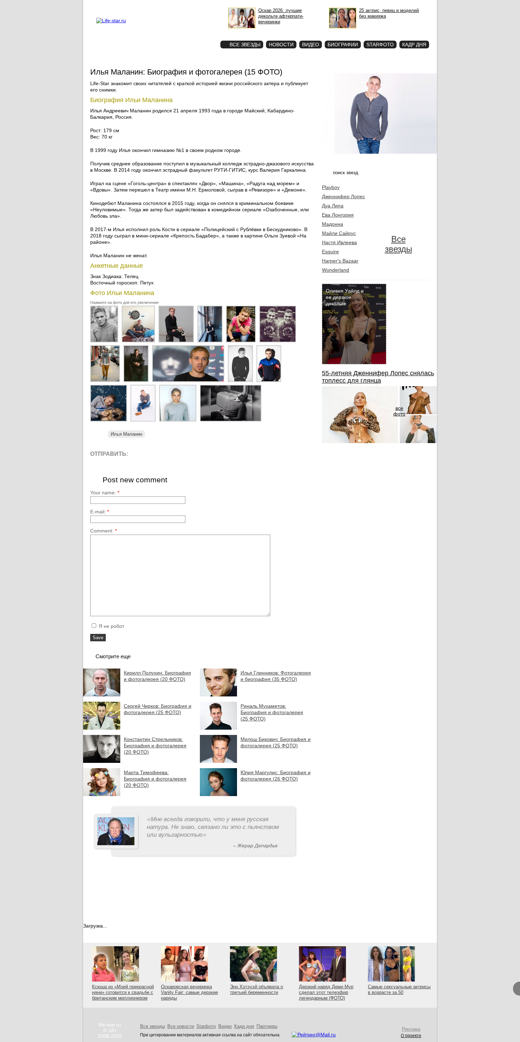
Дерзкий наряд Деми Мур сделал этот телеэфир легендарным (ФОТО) (326, 992)
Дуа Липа (332, 205)
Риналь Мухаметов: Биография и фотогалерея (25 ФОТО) (272, 712)
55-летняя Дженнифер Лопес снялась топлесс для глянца (378, 377)
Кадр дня (414, 44)
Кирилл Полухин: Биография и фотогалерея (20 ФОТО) (157, 676)
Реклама (161, 6)
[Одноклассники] (185, 453)
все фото (399, 411)
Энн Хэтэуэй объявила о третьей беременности (256, 989)
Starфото (194, 32)
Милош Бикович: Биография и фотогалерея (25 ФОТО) (276, 742)
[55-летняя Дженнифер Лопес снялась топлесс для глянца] (360, 441)
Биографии (343, 44)
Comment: (103, 531)
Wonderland (335, 270)
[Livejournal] (138, 453)
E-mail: (99, 511)
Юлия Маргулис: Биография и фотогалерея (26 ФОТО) (276, 776)
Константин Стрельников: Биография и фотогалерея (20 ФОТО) (155, 745)
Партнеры (266, 1026)
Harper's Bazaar (340, 261)
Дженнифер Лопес (343, 196)
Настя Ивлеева (339, 242)
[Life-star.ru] (111, 20)
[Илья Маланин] (106, 342)
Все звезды (398, 244)
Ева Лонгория (338, 215)
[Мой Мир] (201, 453)
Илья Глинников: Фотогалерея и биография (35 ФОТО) (276, 676)
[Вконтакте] (154, 453)
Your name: (104, 492)
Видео (310, 44)
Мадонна (332, 224)
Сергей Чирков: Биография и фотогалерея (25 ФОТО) (157, 709)
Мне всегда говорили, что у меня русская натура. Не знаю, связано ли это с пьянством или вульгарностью (213, 827)
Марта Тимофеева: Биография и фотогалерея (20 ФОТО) (155, 779)
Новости (281, 44)
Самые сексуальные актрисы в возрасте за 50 (399, 989)
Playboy (331, 187)
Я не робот (110, 626)
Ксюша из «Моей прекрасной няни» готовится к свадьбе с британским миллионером (123, 992)
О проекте (141, 6)
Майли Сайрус (339, 233)
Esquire (330, 251)
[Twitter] (169, 453)
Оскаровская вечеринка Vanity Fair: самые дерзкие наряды (189, 992)
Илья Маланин (126, 434)
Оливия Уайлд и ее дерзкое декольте (345, 297)
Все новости (180, 1026)
